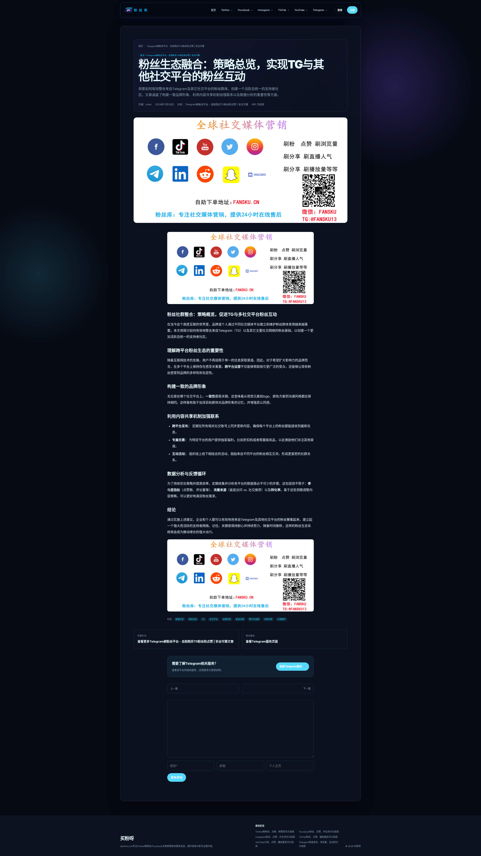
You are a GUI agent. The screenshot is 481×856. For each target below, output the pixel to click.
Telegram (318, 9)
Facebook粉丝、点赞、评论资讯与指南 (319, 831)
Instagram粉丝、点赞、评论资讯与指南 (275, 837)
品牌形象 (227, 619)
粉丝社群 (240, 619)
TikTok (282, 9)
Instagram (264, 9)
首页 (213, 9)
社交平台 (213, 619)
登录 (339, 9)
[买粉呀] (135, 10)
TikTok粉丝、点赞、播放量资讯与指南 (318, 837)
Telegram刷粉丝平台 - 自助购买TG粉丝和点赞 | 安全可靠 (175, 46)
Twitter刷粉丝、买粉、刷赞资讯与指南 (274, 831)
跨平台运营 (254, 619)
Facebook (244, 9)
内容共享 (268, 619)
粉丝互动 (193, 619)
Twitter (225, 9)
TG (203, 619)
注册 (352, 9)
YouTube (299, 9)
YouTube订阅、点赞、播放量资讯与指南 (274, 844)
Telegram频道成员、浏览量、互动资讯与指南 (318, 844)
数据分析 (179, 619)
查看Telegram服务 (292, 666)
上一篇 (174, 688)
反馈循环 (281, 619)
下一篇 (307, 688)
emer (149, 104)
